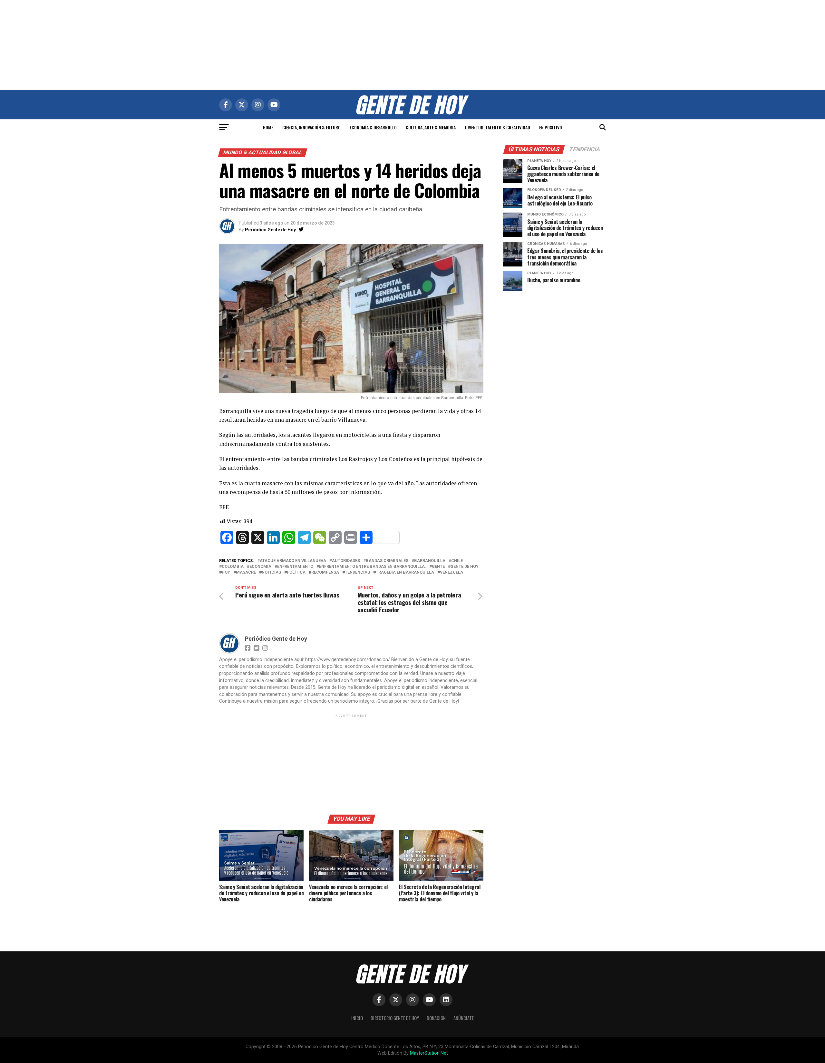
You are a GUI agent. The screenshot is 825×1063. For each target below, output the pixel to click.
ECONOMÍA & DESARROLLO (373, 127)
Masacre (246, 572)
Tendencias (357, 572)
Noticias (271, 572)
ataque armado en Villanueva (293, 561)
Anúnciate (463, 1018)
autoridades (346, 561)
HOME (268, 127)
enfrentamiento (295, 567)
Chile (457, 561)
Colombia (233, 567)
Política (296, 572)
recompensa (325, 572)
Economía (260, 567)
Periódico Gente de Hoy (270, 229)
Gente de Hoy (465, 567)
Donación (436, 1018)
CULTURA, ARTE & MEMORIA (431, 127)
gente (438, 567)
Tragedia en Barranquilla (405, 572)
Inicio (357, 1018)
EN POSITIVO (550, 127)
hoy (226, 572)
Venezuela (451, 572)
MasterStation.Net (429, 1053)
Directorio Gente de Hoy (395, 1018)
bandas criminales (387, 561)
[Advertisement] (412, 45)
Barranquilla (429, 561)
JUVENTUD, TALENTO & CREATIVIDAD (497, 127)
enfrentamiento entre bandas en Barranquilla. (372, 567)
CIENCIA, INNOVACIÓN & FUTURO (311, 127)
